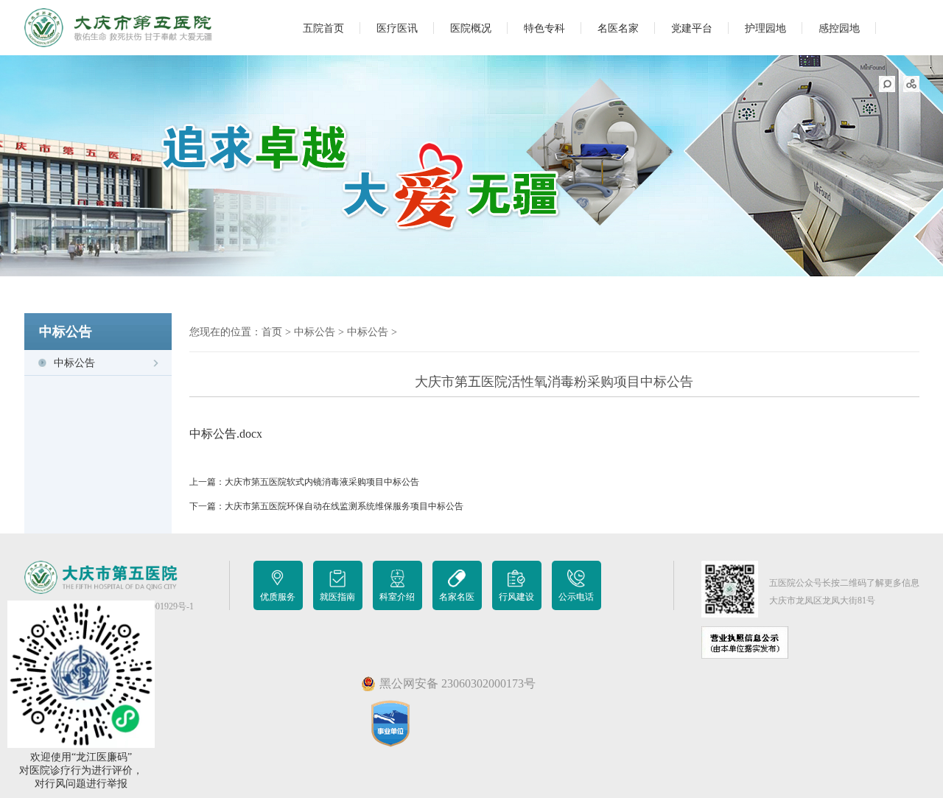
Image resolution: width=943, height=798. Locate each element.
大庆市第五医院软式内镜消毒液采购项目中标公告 (322, 482)
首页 (272, 331)
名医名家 (618, 28)
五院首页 (323, 28)
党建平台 (691, 28)
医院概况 (470, 28)
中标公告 (74, 362)
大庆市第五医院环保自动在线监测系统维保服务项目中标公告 (344, 506)
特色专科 (544, 28)
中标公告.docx (225, 433)
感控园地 (839, 28)
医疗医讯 (397, 28)
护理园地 (765, 28)
